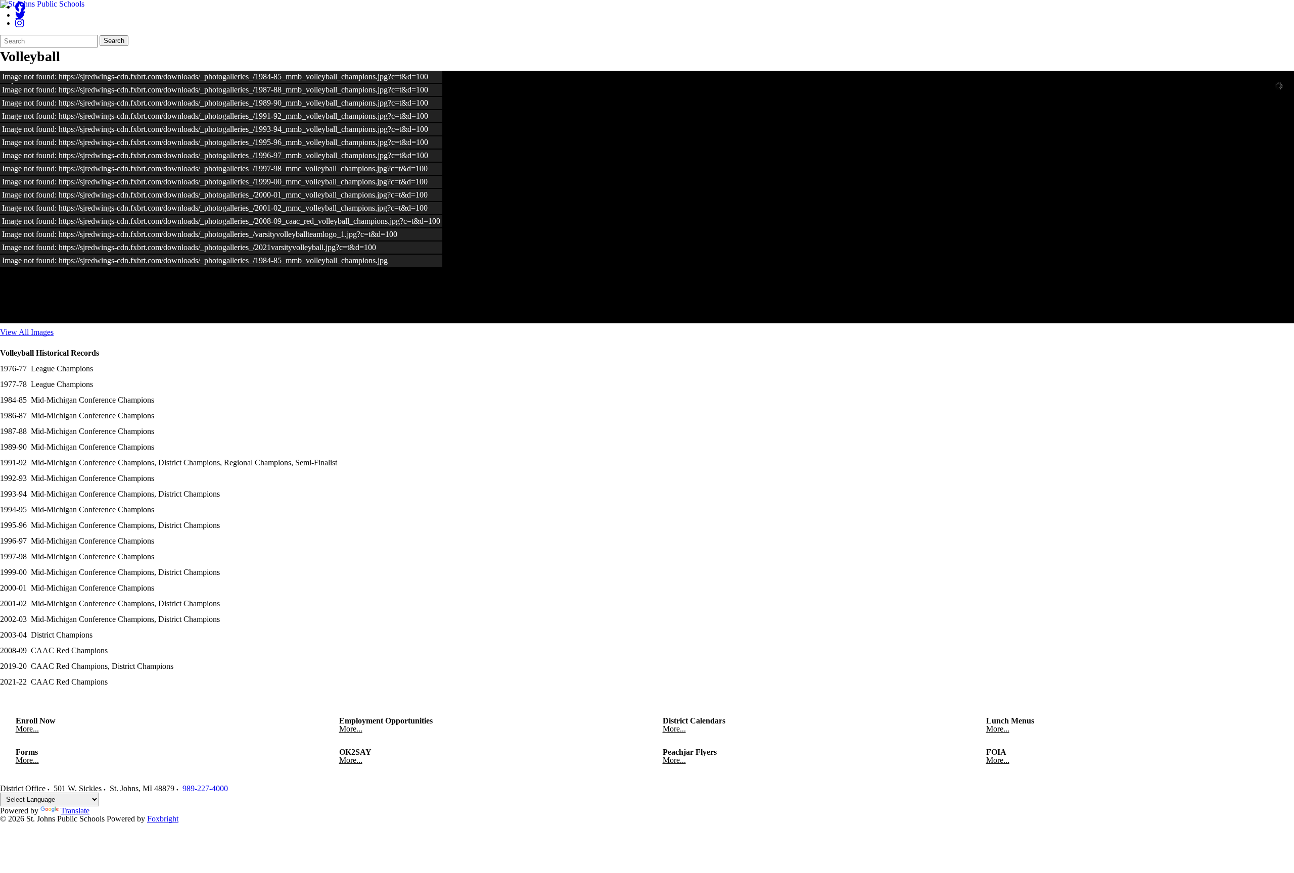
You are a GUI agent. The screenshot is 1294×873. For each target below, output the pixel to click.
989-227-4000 (205, 788)
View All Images (27, 332)
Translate (75, 810)
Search (114, 40)
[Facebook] (20, 7)
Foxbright (162, 818)
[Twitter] (20, 15)
